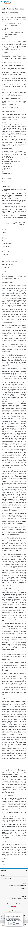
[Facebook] (12, 906)
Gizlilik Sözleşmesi (15, 919)
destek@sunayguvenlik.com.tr (19, 898)
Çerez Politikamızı (10, 920)
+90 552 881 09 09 (22, 893)
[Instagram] (14, 906)
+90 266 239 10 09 (22, 890)
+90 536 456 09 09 (22, 892)
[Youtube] (16, 906)
